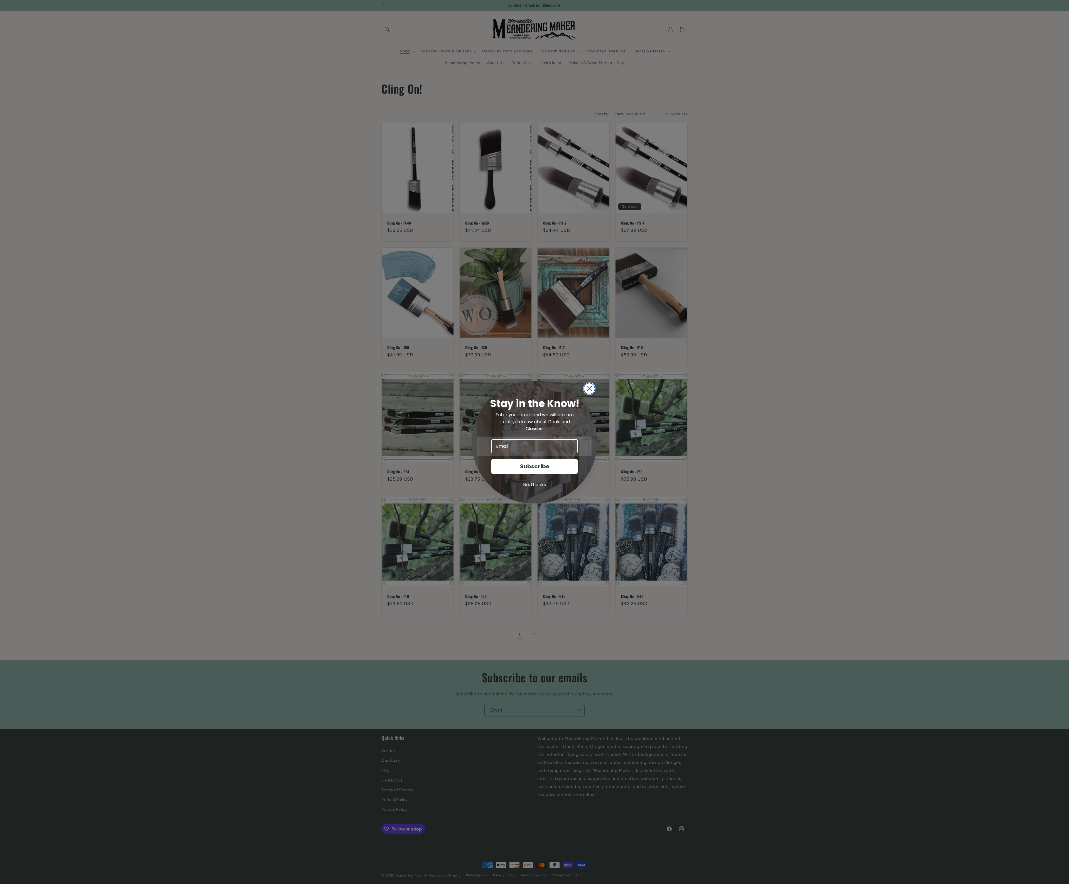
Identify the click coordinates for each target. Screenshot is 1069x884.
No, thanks (534, 484)
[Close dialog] (589, 388)
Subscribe (534, 466)
